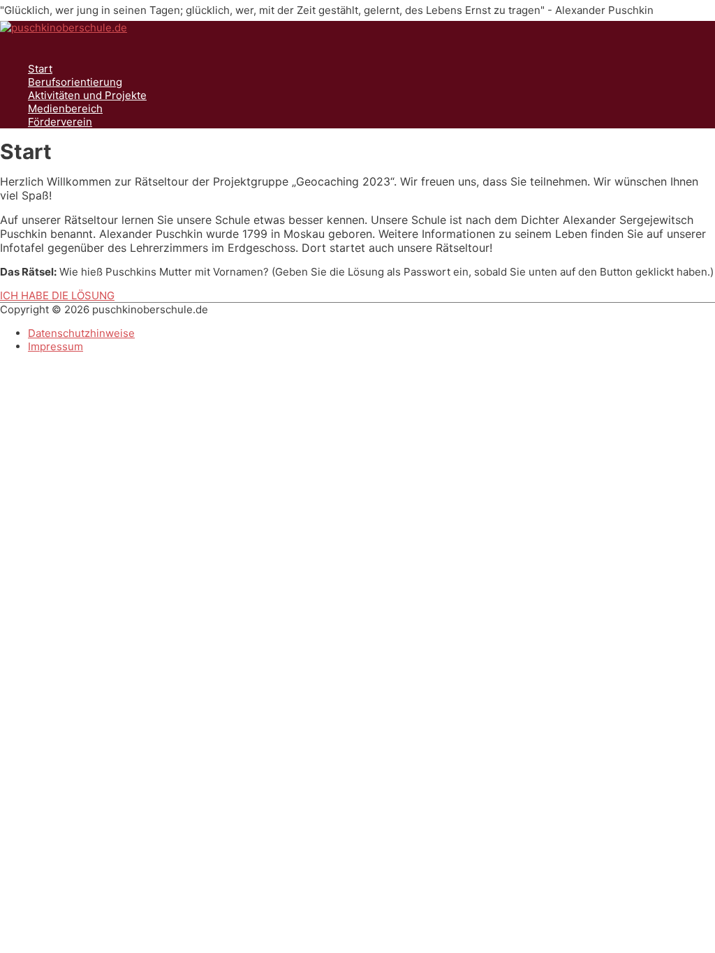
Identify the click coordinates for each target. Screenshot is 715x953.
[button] (57, 295)
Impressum (55, 346)
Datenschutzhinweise (81, 333)
